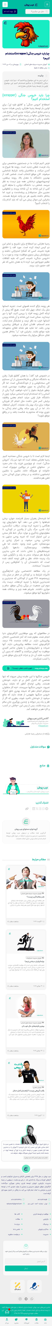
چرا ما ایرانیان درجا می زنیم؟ (34, 961)
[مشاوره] (16, 1319)
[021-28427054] (49, 1199)
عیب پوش (29, 5)
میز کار (7, 1323)
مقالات (36, 1323)
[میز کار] (6, 1319)
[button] (46, 808)
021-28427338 (16, 1199)
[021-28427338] (23, 1199)
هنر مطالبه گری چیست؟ (35, 896)
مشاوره (16, 1323)
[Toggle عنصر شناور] (7, 1311)
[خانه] (45, 1319)
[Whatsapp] (31, 1299)
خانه (45, 1323)
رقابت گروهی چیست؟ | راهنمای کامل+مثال (28, 1090)
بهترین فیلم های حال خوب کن (33, 1026)
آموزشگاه (26, 1323)
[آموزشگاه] (26, 1319)
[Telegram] (26, 1299)
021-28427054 (42, 1199)
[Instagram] (20, 1299)
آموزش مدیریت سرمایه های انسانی (35, 64)
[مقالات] (36, 1319)
